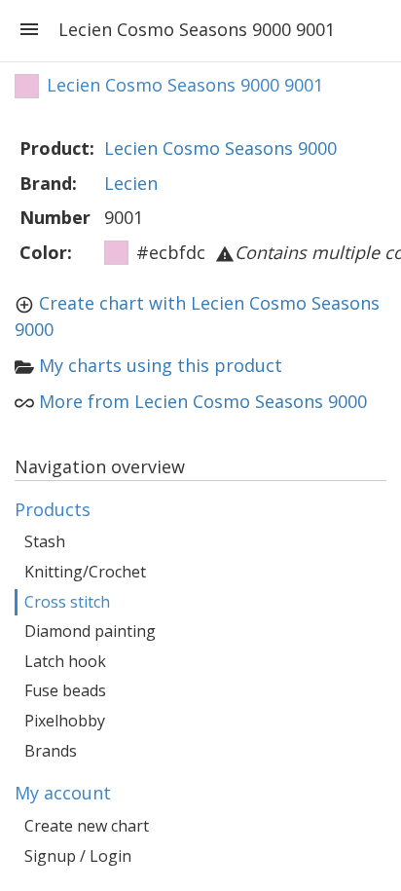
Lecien (131, 183)
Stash (44, 541)
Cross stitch (67, 602)
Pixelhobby (64, 720)
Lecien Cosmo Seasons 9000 (220, 148)
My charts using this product (160, 365)
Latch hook (65, 661)
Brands (50, 750)
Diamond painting (90, 631)
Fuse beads (65, 690)
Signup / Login (77, 856)
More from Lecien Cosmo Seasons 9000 (203, 401)
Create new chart (86, 825)
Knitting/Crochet (85, 571)
